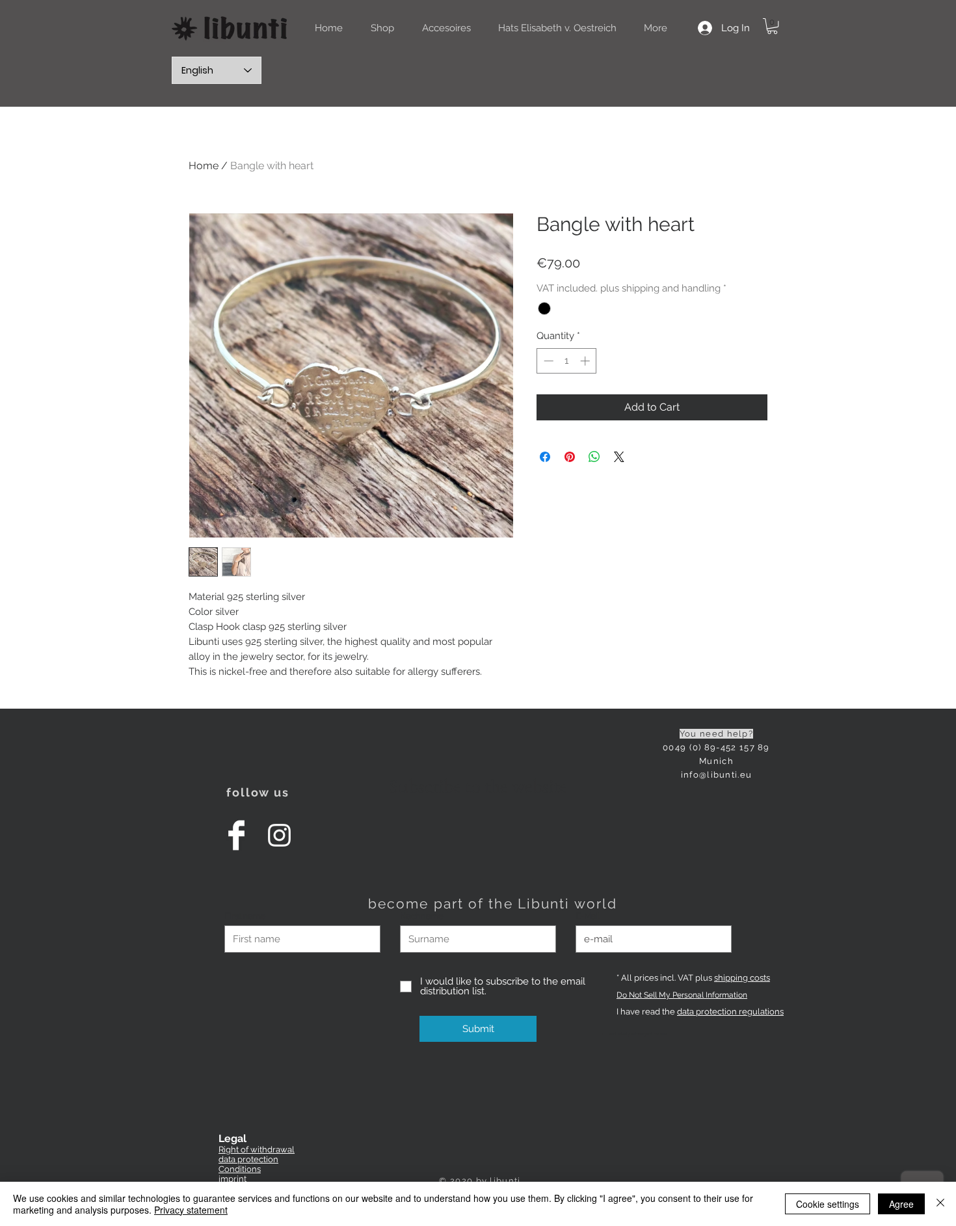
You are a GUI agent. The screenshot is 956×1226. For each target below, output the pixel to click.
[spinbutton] (567, 361)
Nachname (422, 916)
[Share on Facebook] (545, 457)
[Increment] (586, 361)
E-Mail (588, 916)
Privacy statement (191, 1209)
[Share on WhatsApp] (594, 457)
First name (245, 916)
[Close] (940, 1204)
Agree (901, 1203)
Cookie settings (827, 1203)
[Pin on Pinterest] (570, 457)
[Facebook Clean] (236, 835)
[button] (772, 26)
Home (204, 165)
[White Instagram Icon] (279, 835)
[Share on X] (619, 457)
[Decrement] (547, 361)
